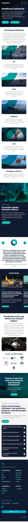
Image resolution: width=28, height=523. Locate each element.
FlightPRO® (4, 487)
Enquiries (20, 487)
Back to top (15, 510)
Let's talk (14, 393)
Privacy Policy (16, 501)
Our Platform (15, 22)
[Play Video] (14, 342)
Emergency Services (14, 171)
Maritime (14, 116)
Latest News (14, 271)
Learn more (6, 222)
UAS (14, 144)
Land (14, 89)
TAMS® (3, 491)
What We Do (18, 473)
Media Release (5, 304)
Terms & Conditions (6, 501)
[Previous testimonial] (3, 242)
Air (14, 62)
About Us (5, 22)
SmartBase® (4, 489)
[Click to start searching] (22, 3)
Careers (17, 479)
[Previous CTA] (2, 193)
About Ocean (18, 471)
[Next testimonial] (25, 242)
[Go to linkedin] (2, 505)
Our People (18, 475)
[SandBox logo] (6, 3)
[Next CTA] (25, 193)
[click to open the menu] (25, 3)
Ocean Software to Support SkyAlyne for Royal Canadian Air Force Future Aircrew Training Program (12, 292)
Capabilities (6, 484)
